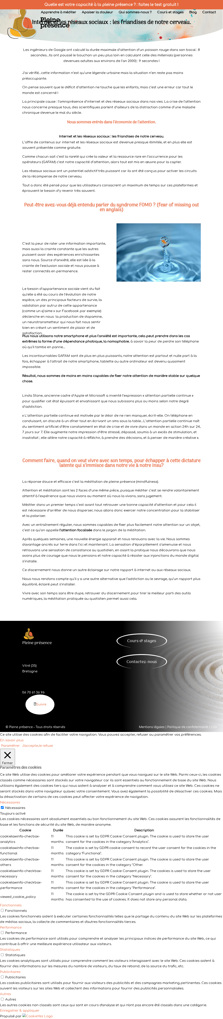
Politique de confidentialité (187, 727)
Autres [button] (5, 994)
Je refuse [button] (45, 746)
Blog (193, 12)
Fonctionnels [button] (11, 905)
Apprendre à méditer (58, 12)
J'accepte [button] (30, 746)
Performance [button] (11, 927)
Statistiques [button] (10, 950)
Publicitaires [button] (10, 972)
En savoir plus (12, 740)
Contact (209, 12)
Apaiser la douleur (97, 12)
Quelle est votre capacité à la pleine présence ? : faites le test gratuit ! (111, 5)
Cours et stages (170, 12)
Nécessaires (15, 808)
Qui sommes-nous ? (135, 12)
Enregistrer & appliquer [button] (19, 1010)
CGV (214, 727)
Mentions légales (151, 727)
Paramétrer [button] (10, 746)
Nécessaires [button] (10, 802)
